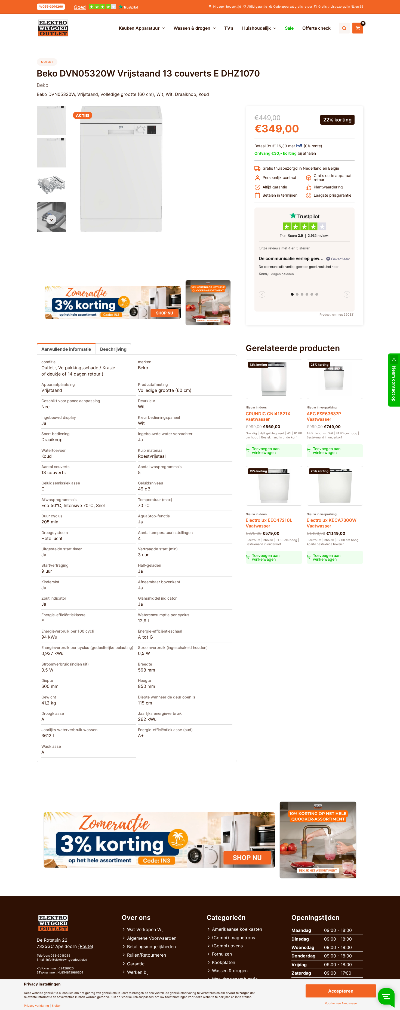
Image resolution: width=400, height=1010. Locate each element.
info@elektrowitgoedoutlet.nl (66, 960)
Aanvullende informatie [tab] (66, 349)
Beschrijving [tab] (113, 349)
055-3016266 (60, 955)
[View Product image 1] (51, 121)
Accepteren (340, 991)
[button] (162, 28)
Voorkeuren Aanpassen (341, 1003)
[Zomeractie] (113, 302)
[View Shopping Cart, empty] (357, 28)
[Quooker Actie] (208, 302)
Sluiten (56, 1005)
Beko (143, 367)
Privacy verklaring (36, 1005)
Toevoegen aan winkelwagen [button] (265, 450)
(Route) (85, 946)
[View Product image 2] (51, 153)
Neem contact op (394, 384)
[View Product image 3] (51, 185)
